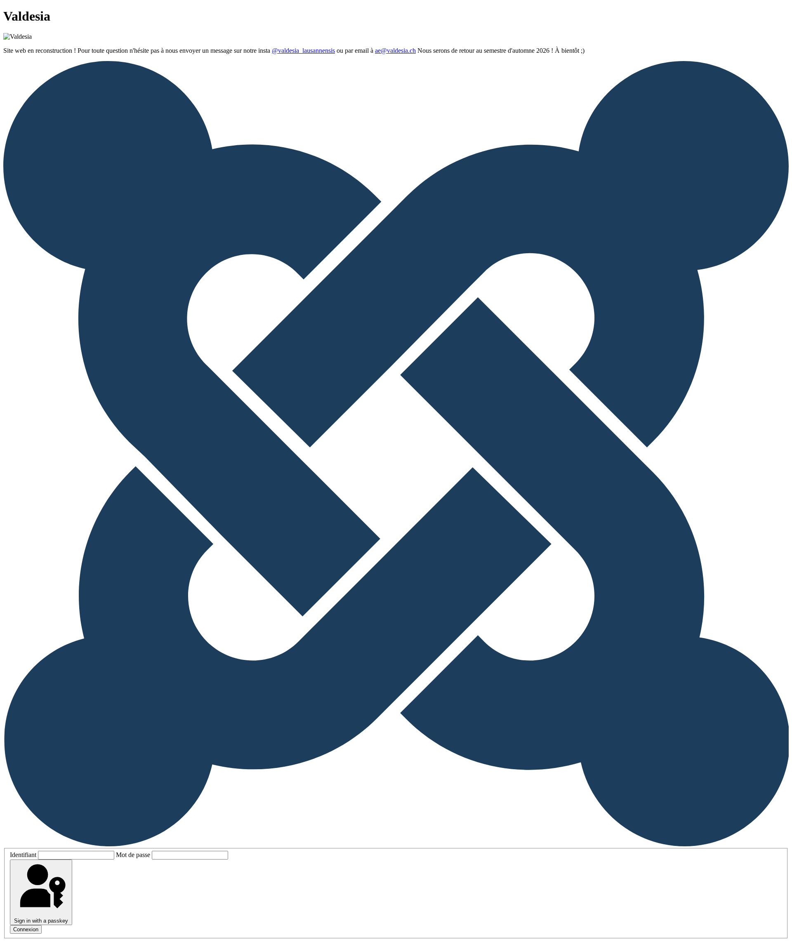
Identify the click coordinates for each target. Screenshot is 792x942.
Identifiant (23, 854)
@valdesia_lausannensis (303, 50)
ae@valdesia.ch (395, 50)
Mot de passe (133, 854)
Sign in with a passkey (41, 921)
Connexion (25, 929)
